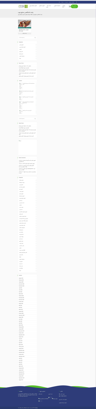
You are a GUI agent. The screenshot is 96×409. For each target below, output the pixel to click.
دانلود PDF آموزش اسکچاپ (23, 211)
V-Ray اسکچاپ (21, 180)
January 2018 (21, 370)
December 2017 (21, 372)
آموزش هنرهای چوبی (33, 5)
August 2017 (21, 380)
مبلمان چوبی (21, 254)
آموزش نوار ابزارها (21, 196)
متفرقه (20, 257)
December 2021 (21, 297)
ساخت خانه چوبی (48, 6)
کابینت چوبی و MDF (22, 250)
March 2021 (21, 309)
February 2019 (21, 346)
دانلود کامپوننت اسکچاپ (22, 216)
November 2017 (21, 374)
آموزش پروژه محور (22, 187)
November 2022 (21, 286)
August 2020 (21, 317)
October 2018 (21, 354)
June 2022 (20, 290)
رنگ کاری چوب (21, 234)
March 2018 (21, 366)
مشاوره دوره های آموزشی (63, 402)
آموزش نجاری (21, 193)
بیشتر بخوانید (24, 33)
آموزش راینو (21, 189)
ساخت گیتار (21, 238)
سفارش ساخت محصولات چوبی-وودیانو (25, 66)
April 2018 (20, 364)
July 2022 (20, 288)
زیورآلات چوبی (21, 236)
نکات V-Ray (21, 268)
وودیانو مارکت (63, 6)
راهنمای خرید (21, 232)
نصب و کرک (21, 266)
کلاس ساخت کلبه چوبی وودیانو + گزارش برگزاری (26, 76)
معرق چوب (21, 261)
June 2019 (20, 340)
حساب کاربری (50, 394)
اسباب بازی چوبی (21, 202)
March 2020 (21, 325)
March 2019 (21, 344)
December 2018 (21, 350)
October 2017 (21, 376)
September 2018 (21, 356)
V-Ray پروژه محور (21, 182)
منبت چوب (20, 263)
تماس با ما (66, 2)
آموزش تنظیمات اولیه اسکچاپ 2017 (28, 163)
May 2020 (20, 321)
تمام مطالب (40, 394)
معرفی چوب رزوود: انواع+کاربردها (24, 68)
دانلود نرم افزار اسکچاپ (22, 223)
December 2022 (21, 284)
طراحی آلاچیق (21, 241)
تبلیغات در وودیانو (71, 2)
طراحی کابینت (21, 243)
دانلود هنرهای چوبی (22, 225)
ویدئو (20, 58)
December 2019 (21, 331)
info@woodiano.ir (64, 396)
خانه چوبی (20, 209)
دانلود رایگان (21, 51)
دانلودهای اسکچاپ (22, 227)
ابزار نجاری (20, 200)
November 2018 (21, 352)
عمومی (20, 248)
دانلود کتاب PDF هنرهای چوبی (23, 218)
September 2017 (21, 378)
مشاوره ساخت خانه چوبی (63, 399)
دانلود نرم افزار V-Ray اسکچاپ (23, 220)
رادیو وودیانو (21, 53)
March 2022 (21, 293)
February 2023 (21, 280)
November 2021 (21, 299)
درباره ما (62, 2)
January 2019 (21, 348)
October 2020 (21, 313)
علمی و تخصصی (21, 245)
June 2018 (20, 360)
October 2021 (21, 301)
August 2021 (21, 303)
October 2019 (21, 333)
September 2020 (21, 315)
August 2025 (21, 278)
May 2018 (20, 362)
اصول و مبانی (21, 207)
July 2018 (20, 358)
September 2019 (21, 335)
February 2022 (21, 295)
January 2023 (21, 282)
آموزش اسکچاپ (41, 5)
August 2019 (21, 336)
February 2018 (21, 368)
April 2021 (20, 307)
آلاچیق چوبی (21, 184)
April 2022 (20, 291)
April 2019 (20, 342)
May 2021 (20, 305)
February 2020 (21, 327)
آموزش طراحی (21, 44)
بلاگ (59, 2)
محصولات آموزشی (57, 5)
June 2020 (20, 319)
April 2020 (20, 323)
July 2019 (20, 338)
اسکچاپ (20, 49)
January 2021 (21, 311)
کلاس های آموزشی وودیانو (23, 252)
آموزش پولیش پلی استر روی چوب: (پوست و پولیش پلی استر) (26, 166)
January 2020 (21, 329)
